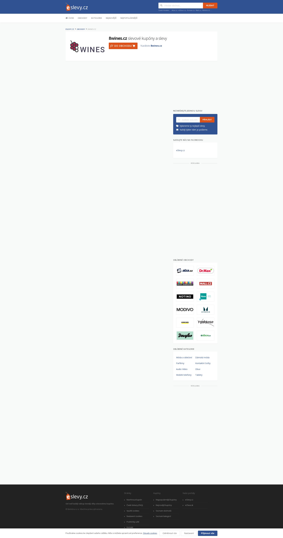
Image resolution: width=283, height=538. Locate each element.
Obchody (82, 18)
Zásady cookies (150, 533)
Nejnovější (111, 18)
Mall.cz (198, 10)
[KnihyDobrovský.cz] (185, 284)
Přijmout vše (207, 533)
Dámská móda (202, 357)
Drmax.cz (191, 10)
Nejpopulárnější (129, 18)
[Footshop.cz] (205, 323)
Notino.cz (206, 10)
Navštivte (151, 45)
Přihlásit (207, 119)
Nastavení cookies (134, 516)
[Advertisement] (51, 70)
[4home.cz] (205, 297)
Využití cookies (133, 511)
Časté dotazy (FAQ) (135, 505)
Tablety (198, 374)
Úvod (71, 18)
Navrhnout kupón (134, 499)
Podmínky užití (133, 522)
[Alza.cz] (185, 271)
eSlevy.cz (70, 29)
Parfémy (180, 363)
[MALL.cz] (205, 284)
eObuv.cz (182, 10)
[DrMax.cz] (205, 271)
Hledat (210, 5)
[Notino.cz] (185, 297)
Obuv (197, 369)
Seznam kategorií (163, 516)
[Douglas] (185, 336)
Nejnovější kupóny (164, 505)
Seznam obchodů (163, 511)
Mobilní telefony (183, 374)
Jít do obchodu (121, 45)
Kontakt (130, 527)
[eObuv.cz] (205, 336)
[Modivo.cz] (185, 310)
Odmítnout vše (170, 533)
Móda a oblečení (184, 357)
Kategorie (96, 18)
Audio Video (181, 369)
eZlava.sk (189, 505)
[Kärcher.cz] (185, 323)
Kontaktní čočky (202, 363)
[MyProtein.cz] (205, 310)
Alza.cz (174, 10)
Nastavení (189, 533)
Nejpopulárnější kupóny (166, 499)
